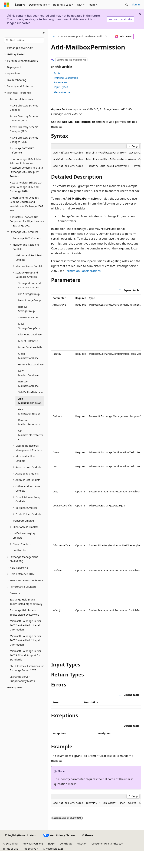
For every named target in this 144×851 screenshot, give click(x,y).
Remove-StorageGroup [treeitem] (26, 309)
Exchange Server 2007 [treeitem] (20, 47)
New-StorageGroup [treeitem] (29, 300)
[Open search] (126, 5)
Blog (50, 843)
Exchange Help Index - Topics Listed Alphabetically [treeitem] (26, 602)
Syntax (58, 73)
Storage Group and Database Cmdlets (82, 36)
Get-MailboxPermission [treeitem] (29, 411)
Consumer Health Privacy (106, 843)
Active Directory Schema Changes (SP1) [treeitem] (24, 118)
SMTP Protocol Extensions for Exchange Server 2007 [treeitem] (27, 668)
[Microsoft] (6, 4)
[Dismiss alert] (140, 14)
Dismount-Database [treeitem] (30, 334)
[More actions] (138, 36)
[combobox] (24, 40)
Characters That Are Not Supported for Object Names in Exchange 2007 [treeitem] (27, 221)
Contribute (66, 843)
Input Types (61, 87)
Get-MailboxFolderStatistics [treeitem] (30, 435)
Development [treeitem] (15, 687)
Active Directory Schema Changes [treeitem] (24, 108)
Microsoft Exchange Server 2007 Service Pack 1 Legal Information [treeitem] (25, 625)
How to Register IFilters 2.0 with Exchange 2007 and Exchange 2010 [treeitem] (25, 187)
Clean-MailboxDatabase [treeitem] (28, 356)
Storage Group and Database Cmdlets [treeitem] (29, 285)
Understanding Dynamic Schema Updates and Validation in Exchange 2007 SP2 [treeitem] (26, 204)
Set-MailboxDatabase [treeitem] (30, 392)
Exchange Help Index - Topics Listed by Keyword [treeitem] (24, 612)
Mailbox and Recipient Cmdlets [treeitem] (28, 257)
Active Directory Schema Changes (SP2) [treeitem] (24, 129)
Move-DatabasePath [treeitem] (30, 347)
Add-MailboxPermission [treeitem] (29, 401)
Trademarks (29, 848)
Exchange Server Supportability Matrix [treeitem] (22, 679)
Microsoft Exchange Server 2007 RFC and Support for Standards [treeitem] (25, 655)
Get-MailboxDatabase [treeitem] (31, 364)
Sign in (136, 4)
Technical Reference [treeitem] (22, 99)
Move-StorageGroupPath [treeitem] (29, 326)
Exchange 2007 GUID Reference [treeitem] (22, 150)
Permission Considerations (83, 271)
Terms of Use (10, 848)
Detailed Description (66, 77)
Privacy (81, 843)
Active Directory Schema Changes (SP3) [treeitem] (24, 140)
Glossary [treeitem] (15, 593)
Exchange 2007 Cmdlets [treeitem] (27, 238)
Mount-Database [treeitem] (28, 341)
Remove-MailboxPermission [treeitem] (29, 422)
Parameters (60, 82)
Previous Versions (33, 843)
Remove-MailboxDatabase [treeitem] (28, 384)
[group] (96, 159)
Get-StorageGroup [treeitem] (29, 294)
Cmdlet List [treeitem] (19, 550)
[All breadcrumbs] (54, 36)
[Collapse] (44, 33)
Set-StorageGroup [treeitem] (28, 317)
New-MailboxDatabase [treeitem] (28, 373)
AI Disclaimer (10, 843)
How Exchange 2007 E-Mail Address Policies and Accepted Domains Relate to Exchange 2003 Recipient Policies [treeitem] (26, 167)
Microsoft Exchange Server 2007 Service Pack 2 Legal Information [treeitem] (25, 640)
